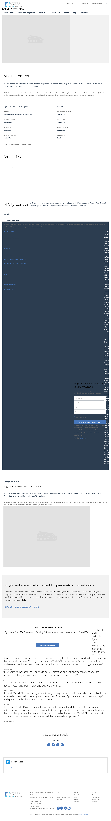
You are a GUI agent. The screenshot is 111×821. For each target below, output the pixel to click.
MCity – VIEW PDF (9, 285)
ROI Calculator (97, 3)
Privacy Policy (84, 438)
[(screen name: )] (8, 769)
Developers (60, 799)
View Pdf (6, 274)
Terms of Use (96, 797)
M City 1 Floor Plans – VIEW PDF (14, 259)
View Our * (89, 432)
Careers (94, 793)
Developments (61, 795)
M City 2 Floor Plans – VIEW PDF (14, 264)
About (76, 793)
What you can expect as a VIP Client (23, 607)
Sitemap (94, 802)
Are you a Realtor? (82, 417)
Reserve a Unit (8, 231)
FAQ (77, 3)
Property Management (63, 797)
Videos (76, 799)
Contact (70, 3)
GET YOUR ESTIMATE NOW (47, 645)
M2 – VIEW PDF (8, 289)
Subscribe (85, 3)
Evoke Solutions (83, 814)
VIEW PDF (6, 248)
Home (58, 793)
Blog (75, 797)
